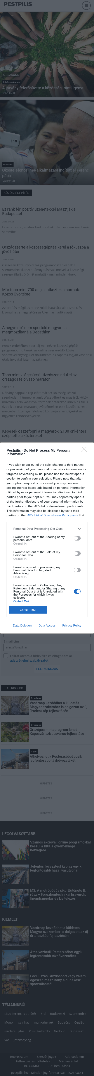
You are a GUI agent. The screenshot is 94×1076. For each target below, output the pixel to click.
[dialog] (47, 538)
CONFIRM (28, 610)
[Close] (85, 451)
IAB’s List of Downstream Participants (52, 515)
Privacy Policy (71, 625)
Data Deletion (22, 625)
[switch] (77, 538)
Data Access (47, 625)
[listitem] (47, 528)
